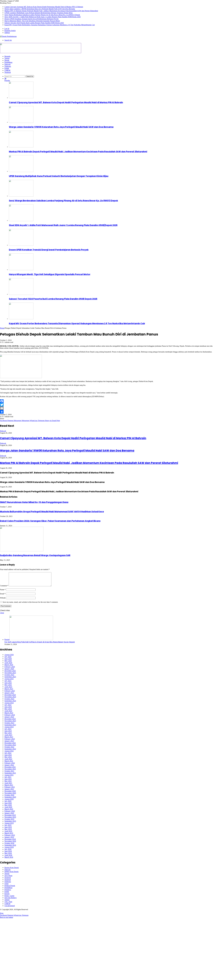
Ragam (6, 894)
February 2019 (9, 835)
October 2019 (9, 819)
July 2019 (7, 825)
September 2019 (10, 821)
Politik (6, 68)
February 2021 (9, 787)
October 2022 (9, 747)
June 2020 (8, 803)
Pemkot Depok (9, 886)
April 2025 (8, 687)
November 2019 (10, 817)
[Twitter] (107, 404)
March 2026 (8, 665)
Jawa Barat (8, 876)
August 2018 (9, 847)
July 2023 (7, 729)
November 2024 (10, 697)
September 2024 (10, 701)
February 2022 (9, 763)
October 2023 (9, 723)
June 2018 (8, 851)
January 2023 (9, 741)
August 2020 (9, 799)
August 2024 (9, 703)
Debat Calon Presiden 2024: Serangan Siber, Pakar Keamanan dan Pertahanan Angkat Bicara (50, 520)
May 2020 (8, 805)
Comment (4, 586)
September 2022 (10, 749)
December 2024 (10, 695)
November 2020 (10, 793)
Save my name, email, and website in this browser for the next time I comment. (30, 602)
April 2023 (8, 735)
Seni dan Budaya (10, 898)
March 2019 (8, 833)
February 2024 (9, 715)
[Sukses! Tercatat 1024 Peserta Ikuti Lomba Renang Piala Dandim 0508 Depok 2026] (21, 294)
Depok (6, 60)
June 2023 (8, 731)
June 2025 (8, 683)
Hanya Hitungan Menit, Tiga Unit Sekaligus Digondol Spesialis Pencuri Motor (32, 21)
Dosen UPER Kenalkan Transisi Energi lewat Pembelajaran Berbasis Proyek (31, 19)
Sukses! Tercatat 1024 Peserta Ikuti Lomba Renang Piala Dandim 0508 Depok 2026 (34, 23)
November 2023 (10, 721)
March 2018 (8, 857)
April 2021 (8, 783)
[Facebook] (107, 401)
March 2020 (8, 809)
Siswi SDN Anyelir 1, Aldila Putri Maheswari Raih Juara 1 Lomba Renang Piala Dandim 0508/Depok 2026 (42, 17)
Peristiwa (7, 890)
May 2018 (8, 853)
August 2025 (9, 679)
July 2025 (7, 681)
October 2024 (9, 699)
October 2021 (9, 771)
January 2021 (9, 789)
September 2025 (10, 677)
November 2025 (10, 673)
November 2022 (10, 745)
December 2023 (10, 719)
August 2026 (9, 655)
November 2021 (10, 769)
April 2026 (8, 663)
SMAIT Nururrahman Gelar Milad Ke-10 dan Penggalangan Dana (34, 502)
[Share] (107, 412)
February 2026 (9, 667)
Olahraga (7, 66)
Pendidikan (8, 62)
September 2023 (10, 725)
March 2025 (8, 689)
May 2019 (8, 829)
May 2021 (8, 781)
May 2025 (8, 685)
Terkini (6, 58)
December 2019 (10, 815)
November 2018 (10, 841)
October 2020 (9, 795)
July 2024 (7, 705)
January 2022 (9, 765)
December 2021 (10, 767)
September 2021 (10, 773)
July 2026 (7, 657)
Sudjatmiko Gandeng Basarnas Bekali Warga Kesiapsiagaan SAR (35, 555)
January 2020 (9, 813)
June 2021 (8, 779)
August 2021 (9, 775)
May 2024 (8, 709)
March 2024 (8, 713)
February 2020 (9, 811)
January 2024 (9, 717)
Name (3, 590)
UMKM (7, 70)
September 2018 (10, 845)
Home (2, 328)
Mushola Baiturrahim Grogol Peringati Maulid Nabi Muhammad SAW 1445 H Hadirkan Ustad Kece (52, 511)
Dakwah (7, 64)
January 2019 (9, 837)
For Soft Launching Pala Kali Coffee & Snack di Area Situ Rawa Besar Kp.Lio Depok (39, 642)
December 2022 (10, 743)
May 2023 (8, 733)
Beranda (7, 56)
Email (2, 594)
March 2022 (8, 761)
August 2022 (9, 751)
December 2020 (10, 791)
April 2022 (8, 759)
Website (3, 598)
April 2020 (8, 807)
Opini (6, 884)
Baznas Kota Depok (11, 868)
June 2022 (8, 755)
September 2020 (10, 797)
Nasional (7, 72)
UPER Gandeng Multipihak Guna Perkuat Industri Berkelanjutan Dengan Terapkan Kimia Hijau (38, 13)
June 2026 (8, 659)
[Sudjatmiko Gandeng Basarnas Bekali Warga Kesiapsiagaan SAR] (21, 551)
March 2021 (8, 785)
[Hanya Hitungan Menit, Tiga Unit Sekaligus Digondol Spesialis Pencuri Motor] (21, 270)
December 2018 (10, 839)
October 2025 (9, 675)
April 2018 (8, 855)
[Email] (107, 408)
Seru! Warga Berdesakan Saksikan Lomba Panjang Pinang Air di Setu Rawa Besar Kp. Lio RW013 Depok (42, 15)
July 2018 (7, 849)
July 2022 (7, 753)
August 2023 (9, 727)
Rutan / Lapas (9, 896)
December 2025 (10, 671)
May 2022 (8, 757)
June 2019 (8, 827)
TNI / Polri (8, 902)
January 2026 (9, 669)
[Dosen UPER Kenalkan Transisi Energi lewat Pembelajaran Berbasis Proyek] (21, 245)
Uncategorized (9, 906)
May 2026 (8, 661)
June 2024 (8, 707)
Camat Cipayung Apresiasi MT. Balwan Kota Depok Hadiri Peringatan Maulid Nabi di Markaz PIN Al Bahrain (43, 7)
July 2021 (7, 777)
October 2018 (9, 843)
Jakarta (6, 874)
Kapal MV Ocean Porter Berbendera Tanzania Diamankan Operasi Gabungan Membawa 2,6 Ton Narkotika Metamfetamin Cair (49, 25)
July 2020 (7, 801)
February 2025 (9, 691)
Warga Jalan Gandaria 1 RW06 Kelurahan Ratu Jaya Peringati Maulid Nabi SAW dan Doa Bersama (39, 9)
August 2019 (9, 823)
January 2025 (9, 693)
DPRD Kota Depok (11, 872)
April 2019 (8, 831)
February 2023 (9, 739)
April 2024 (8, 711)
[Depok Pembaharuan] (8, 36)
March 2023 (8, 737)
